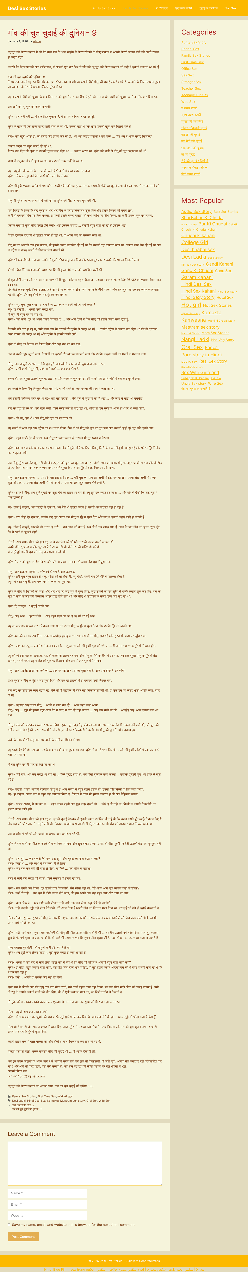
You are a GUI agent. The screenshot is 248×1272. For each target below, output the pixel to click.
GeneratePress (149, 1261)
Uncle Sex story (193, 383)
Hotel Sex (224, 297)
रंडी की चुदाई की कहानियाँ (195, 389)
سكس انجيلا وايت (181, 1269)
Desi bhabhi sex (198, 249)
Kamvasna (193, 320)
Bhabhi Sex (190, 49)
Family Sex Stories (135, 8)
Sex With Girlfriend (200, 372)
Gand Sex (223, 270)
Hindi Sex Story (227, 291)
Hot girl (191, 304)
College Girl (194, 242)
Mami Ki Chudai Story (221, 320)
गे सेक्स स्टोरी (189, 108)
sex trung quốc (82, 1269)
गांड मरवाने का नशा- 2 (23, 1105)
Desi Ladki (19, 1100)
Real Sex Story (213, 361)
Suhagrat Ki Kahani (195, 378)
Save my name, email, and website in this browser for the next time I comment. (74, 1225)
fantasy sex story (192, 264)
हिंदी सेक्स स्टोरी (183, 8)
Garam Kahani (197, 277)
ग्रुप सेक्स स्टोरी (191, 115)
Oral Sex (91, 1100)
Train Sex (216, 378)
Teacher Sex (191, 88)
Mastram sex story (72, 1100)
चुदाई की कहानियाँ (209, 8)
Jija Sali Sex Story (190, 313)
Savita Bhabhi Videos (192, 367)
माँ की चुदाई (162, 8)
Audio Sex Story (196, 211)
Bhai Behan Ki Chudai (202, 217)
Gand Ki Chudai (197, 270)
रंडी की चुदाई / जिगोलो (194, 161)
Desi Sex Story (215, 258)
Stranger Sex (191, 82)
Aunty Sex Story (104, 8)
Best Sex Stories (226, 212)
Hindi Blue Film (55, 1269)
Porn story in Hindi (201, 355)
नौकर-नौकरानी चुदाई (194, 128)
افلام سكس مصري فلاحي (126, 1269)
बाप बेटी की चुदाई (191, 141)
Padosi (212, 347)
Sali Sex (230, 8)
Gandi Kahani (219, 264)
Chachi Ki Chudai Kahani (199, 229)
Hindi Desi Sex (36, 1100)
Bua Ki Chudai (189, 224)
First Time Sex (47, 1096)
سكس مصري (156, 1269)
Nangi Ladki (195, 339)
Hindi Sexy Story (197, 297)
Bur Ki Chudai (213, 224)
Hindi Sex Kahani (198, 291)
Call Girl (233, 224)
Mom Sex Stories (215, 333)
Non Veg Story (222, 340)
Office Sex (189, 69)
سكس (101, 1269)
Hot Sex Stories (217, 305)
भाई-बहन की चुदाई (192, 148)
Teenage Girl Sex (194, 95)
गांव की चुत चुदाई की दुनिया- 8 (27, 1109)
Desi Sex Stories (27, 8)
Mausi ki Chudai (190, 333)
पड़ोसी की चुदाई (65, 1096)
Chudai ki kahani (198, 235)
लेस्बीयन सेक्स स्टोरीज (194, 168)
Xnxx (200, 1269)
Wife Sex (104, 1100)
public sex (189, 361)
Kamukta (53, 1100)
